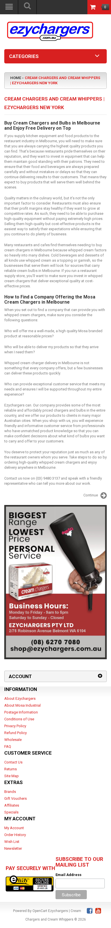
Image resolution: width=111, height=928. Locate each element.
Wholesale (13, 739)
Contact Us (13, 762)
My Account (14, 828)
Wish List (11, 841)
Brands (10, 791)
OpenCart (39, 911)
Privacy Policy (15, 726)
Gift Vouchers (15, 798)
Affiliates (11, 805)
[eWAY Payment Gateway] (30, 883)
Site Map (11, 776)
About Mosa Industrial (22, 705)
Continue (90, 495)
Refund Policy (15, 733)
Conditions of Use (19, 719)
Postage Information (21, 712)
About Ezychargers (20, 698)
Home (15, 78)
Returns (10, 769)
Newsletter (13, 848)
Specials (11, 812)
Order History (15, 835)
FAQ (7, 746)
